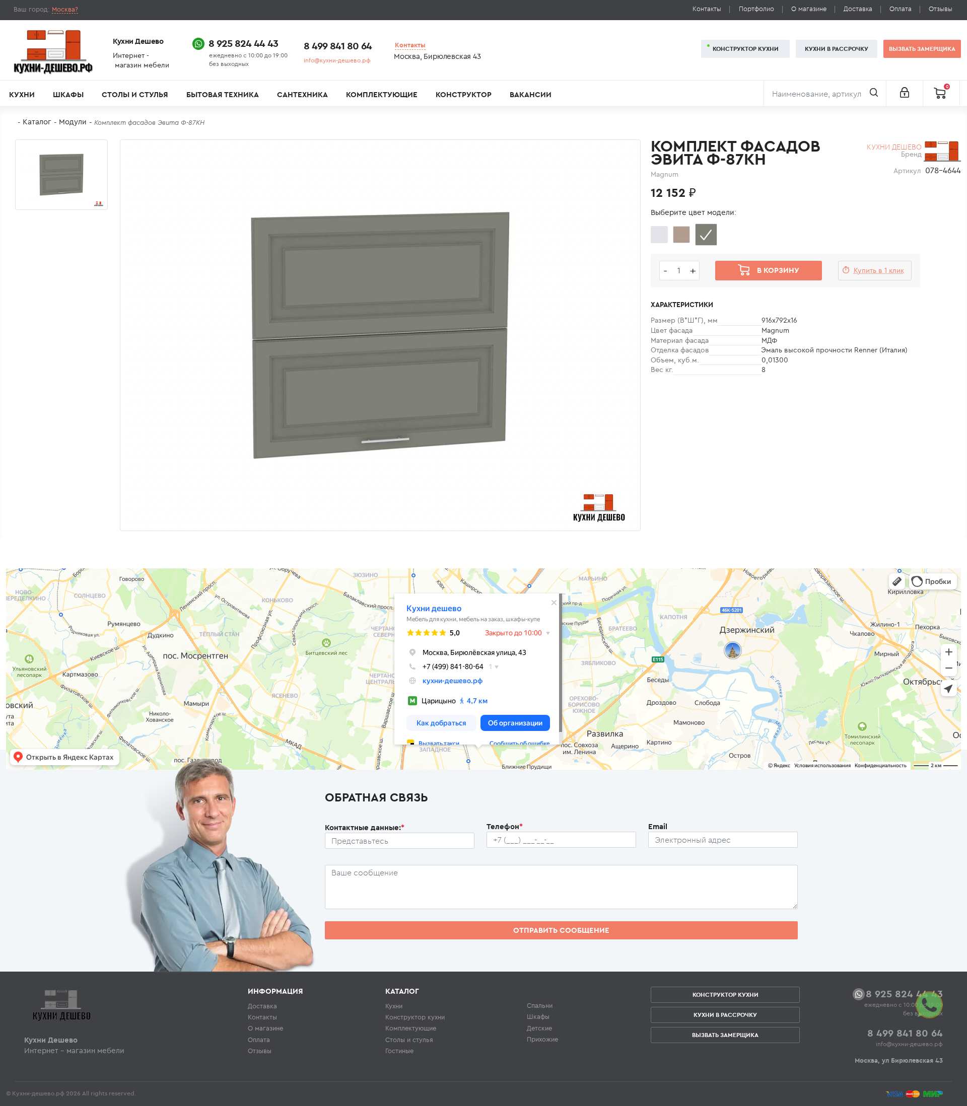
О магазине (808, 9)
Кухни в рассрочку (836, 48)
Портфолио (756, 9)
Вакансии (530, 94)
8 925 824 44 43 (243, 43)
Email (657, 826)
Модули (73, 121)
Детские (539, 1028)
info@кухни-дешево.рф (337, 60)
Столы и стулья (135, 94)
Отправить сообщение (561, 930)
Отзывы (940, 9)
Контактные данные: (364, 827)
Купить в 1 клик (879, 270)
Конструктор (464, 94)
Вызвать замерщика (922, 48)
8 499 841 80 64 (338, 45)
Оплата (900, 9)
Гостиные (399, 1051)
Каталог (37, 121)
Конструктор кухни (746, 48)
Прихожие (542, 1039)
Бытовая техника (222, 94)
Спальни (539, 1005)
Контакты (707, 9)
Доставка (858, 9)
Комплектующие (382, 94)
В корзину (778, 270)
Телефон (505, 826)
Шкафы (68, 94)
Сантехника (302, 94)
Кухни (22, 94)
